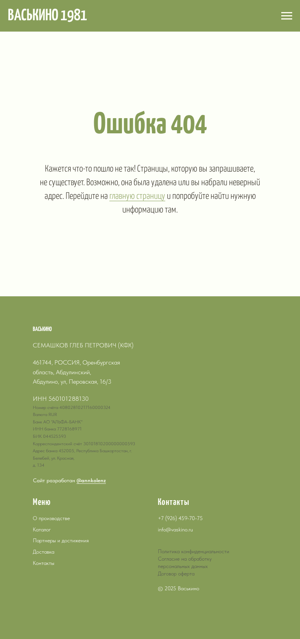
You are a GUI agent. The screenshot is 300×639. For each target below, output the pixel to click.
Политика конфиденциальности (193, 551)
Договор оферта (176, 573)
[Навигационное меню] (286, 16)
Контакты (43, 563)
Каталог (42, 529)
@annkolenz (91, 480)
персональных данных (183, 566)
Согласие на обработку (185, 559)
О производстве (51, 518)
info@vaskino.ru (175, 529)
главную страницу (137, 196)
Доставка (43, 552)
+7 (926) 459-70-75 (180, 518)
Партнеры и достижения (61, 540)
